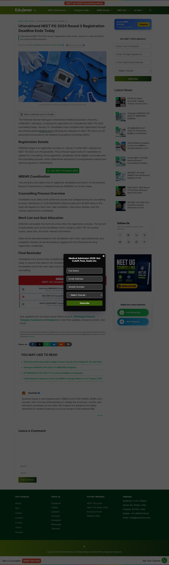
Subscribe (84, 303)
